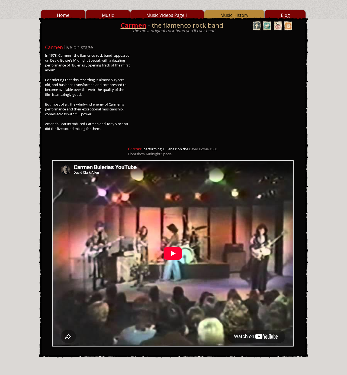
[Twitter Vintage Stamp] (267, 26)
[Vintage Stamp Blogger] (288, 26)
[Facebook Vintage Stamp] (256, 26)
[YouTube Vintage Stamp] (277, 26)
